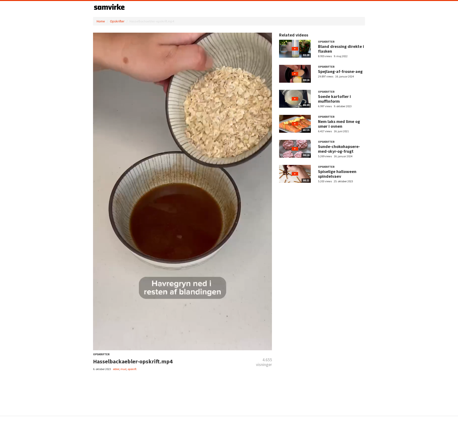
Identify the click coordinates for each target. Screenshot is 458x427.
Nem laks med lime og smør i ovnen (339, 124)
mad (123, 369)
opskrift (132, 369)
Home (101, 21)
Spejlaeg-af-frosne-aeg (340, 71)
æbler (116, 369)
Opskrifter (117, 21)
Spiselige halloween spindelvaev (337, 174)
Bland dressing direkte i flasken (341, 49)
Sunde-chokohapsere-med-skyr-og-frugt (339, 149)
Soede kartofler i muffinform (334, 99)
